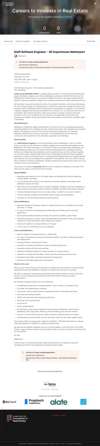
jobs (8, 41)
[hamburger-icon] (95, 4)
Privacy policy (45, 389)
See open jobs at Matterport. (28, 64)
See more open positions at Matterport (50, 371)
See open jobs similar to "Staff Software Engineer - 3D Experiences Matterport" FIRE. (46, 67)
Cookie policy (54, 389)
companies (23, 41)
